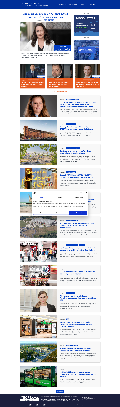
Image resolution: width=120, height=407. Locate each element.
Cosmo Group (70, 99)
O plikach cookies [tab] (79, 197)
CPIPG (45, 20)
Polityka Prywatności (73, 405)
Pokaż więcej (60, 391)
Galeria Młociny (74, 245)
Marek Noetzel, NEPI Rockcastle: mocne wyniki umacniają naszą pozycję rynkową (58, 84)
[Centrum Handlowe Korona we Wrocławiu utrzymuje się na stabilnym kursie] (38, 154)
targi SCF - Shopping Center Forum (48, 397)
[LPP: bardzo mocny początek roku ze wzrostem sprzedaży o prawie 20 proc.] (38, 275)
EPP (67, 245)
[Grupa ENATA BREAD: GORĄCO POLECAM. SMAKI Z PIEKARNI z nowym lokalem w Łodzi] (38, 178)
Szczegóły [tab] (60, 197)
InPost (84, 80)
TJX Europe (69, 220)
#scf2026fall (51, 20)
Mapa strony (65, 405)
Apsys (68, 148)
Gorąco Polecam (71, 172)
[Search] (97, 4)
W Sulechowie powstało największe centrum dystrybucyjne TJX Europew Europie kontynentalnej (77, 225)
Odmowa (42, 212)
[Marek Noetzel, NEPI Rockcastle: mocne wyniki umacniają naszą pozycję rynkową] (60, 71)
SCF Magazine (73, 4)
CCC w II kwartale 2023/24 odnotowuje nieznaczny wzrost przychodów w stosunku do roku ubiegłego (76, 324)
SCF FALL (83, 4)
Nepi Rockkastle (59, 80)
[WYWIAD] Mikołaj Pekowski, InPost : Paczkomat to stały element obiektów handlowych (87, 84)
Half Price (81, 245)
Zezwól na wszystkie (78, 212)
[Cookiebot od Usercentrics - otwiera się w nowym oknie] (81, 193)
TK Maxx (75, 220)
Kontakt (92, 4)
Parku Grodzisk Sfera (72, 345)
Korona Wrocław (75, 148)
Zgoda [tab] (41, 197)
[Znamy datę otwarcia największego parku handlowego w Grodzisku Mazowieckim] (38, 351)
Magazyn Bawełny (71, 124)
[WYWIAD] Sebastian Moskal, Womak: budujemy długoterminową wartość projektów (32, 84)
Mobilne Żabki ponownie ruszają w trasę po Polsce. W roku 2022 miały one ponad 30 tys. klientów (78, 374)
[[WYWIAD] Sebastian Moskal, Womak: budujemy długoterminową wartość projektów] (32, 71)
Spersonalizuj (59, 212)
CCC (68, 319)
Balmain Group (70, 293)
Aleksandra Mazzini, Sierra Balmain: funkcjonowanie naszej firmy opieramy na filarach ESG (78, 298)
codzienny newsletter (48, 399)
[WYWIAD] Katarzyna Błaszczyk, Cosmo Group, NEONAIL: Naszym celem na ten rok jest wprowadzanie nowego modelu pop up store (78, 104)
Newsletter (62, 4)
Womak (29, 80)
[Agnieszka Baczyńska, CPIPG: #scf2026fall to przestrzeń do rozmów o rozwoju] (45, 36)
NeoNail (77, 99)
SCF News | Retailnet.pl (30, 3)
